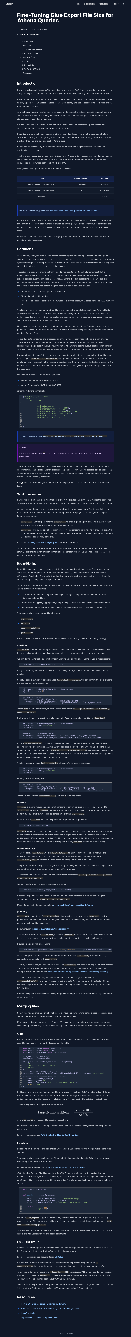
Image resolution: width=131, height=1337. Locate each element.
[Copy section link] (39, 83)
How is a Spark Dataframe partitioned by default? (43, 1304)
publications (89, 4)
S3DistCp (59, 1257)
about (116, 4)
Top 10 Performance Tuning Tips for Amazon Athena (73, 211)
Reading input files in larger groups (43, 542)
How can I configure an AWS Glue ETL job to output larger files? (50, 1308)
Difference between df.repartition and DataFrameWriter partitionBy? (78, 972)
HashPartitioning (28, 1313)
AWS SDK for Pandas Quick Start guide (67, 1167)
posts (77, 4)
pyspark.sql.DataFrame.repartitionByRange (73, 905)
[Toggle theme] (123, 4)
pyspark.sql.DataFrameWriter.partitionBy (50, 929)
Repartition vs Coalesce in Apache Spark (39, 1318)
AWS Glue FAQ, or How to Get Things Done (60, 1135)
